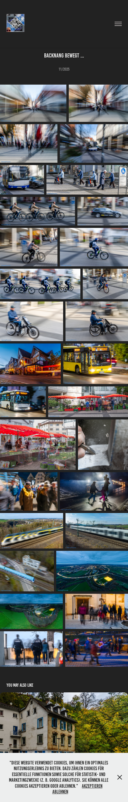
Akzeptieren (92, 786)
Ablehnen (60, 791)
